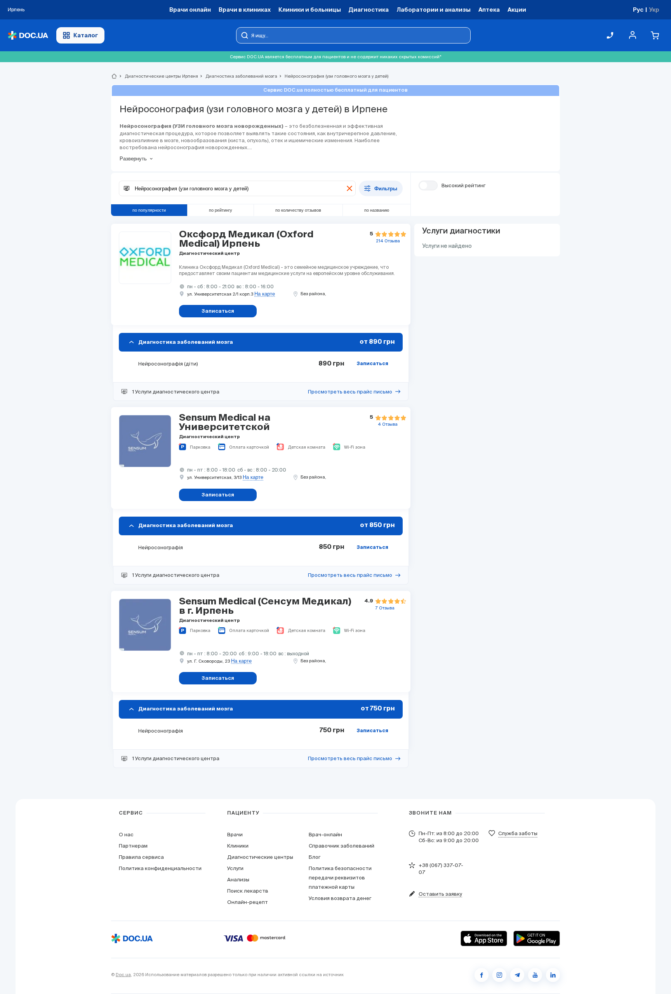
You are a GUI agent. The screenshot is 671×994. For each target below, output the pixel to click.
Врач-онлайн (325, 834)
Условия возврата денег (340, 898)
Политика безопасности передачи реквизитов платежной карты (340, 877)
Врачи (235, 834)
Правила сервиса (141, 857)
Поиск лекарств (247, 891)
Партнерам (133, 846)
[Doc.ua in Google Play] (536, 938)
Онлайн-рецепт (247, 902)
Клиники (238, 846)
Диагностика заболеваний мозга (238, 76)
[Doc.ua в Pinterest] (553, 975)
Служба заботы (517, 833)
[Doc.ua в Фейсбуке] (481, 975)
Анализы (238, 880)
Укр (654, 9)
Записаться (372, 364)
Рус (638, 9)
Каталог (85, 35)
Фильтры (385, 188)
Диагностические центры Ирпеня (158, 76)
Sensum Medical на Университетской (224, 422)
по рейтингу (220, 210)
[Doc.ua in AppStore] (484, 938)
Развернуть (133, 159)
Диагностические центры (260, 857)
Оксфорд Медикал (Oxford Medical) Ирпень (246, 239)
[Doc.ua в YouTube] (535, 975)
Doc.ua (123, 974)
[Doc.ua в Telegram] (517, 975)
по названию (376, 210)
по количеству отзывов (298, 210)
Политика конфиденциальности (160, 868)
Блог (314, 857)
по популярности (149, 210)
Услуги (235, 868)
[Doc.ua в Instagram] (499, 975)
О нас (126, 834)
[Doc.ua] (28, 35)
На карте (264, 294)
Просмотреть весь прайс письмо (350, 391)
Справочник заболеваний (341, 846)
